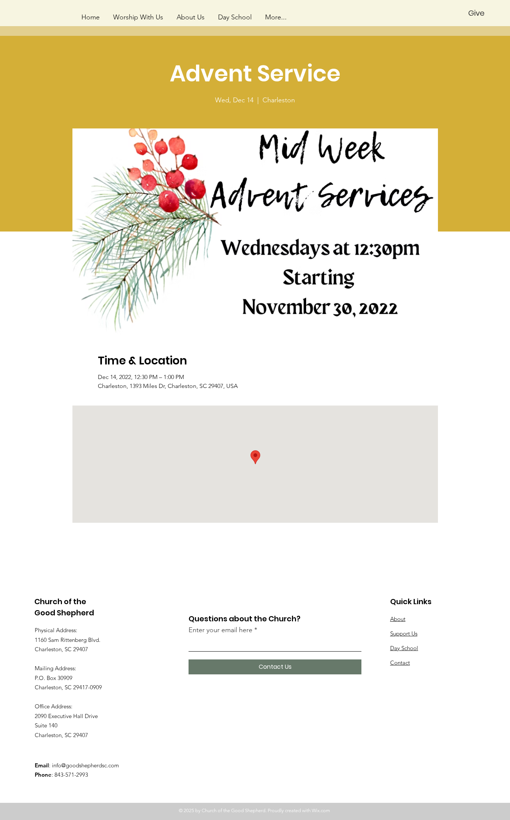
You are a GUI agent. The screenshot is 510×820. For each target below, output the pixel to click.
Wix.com (321, 810)
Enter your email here (220, 630)
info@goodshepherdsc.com (85, 765)
